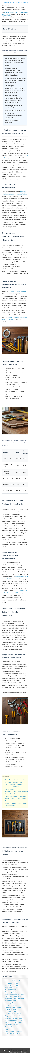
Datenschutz (12, 1052)
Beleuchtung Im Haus (11, 989)
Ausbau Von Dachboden (12, 985)
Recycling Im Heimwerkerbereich (14, 1016)
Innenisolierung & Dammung (13, 1007)
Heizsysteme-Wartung (11, 1005)
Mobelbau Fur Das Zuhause (13, 1013)
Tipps (6, 1029)
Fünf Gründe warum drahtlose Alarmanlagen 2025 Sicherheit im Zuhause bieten (14, 787)
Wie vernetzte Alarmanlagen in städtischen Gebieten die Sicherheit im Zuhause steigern (16, 803)
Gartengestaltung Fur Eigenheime (14, 998)
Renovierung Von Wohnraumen (14, 1018)
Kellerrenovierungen (10, 1009)
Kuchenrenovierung (10, 1011)
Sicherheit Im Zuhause (8, 5)
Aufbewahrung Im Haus (11, 983)
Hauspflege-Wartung (11, 1003)
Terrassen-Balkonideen (11, 1027)
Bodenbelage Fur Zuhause (12, 992)
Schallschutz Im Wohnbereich (13, 1022)
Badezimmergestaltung (11, 987)
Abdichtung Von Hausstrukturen (14, 981)
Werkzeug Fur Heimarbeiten (13, 1033)
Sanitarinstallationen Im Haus (13, 1020)
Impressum (24, 1052)
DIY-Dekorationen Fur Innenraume (14, 994)
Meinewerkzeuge (16, 1050)
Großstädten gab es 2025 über (17, 291)
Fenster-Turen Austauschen (13, 996)
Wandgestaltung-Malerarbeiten (13, 1031)
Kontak (18, 1052)
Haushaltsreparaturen (11, 1000)
